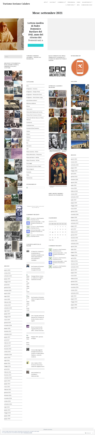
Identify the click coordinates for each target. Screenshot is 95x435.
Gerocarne (28, 145)
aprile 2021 (73, 173)
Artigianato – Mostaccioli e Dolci (34, 94)
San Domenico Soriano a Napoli (33, 166)
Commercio (61, 2)
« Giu (50, 240)
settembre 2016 (75, 243)
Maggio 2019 (74, 205)
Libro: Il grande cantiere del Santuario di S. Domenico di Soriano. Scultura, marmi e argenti (37, 318)
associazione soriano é (31, 100)
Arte (45, 2)
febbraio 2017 (74, 232)
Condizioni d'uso (30, 125)
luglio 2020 (73, 185)
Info (78, 5)
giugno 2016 (74, 252)
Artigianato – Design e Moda (33, 91)
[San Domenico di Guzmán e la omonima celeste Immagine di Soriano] (35, 264)
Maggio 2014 (74, 301)
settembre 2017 (75, 223)
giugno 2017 (74, 226)
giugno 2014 (74, 299)
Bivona (28, 106)
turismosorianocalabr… (35, 221)
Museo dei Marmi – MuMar (32, 157)
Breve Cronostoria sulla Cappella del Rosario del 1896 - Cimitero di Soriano (37, 328)
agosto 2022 (74, 159)
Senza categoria (30, 169)
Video (78, 2)
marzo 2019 (74, 208)
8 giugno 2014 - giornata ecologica (37, 337)
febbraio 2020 (74, 191)
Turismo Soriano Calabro (16, 3)
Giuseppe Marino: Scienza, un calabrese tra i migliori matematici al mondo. (37, 277)
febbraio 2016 (74, 261)
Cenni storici (29, 109)
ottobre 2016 (74, 240)
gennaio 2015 (74, 281)
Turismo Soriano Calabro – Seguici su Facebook (33, 57)
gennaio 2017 (74, 234)
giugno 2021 (74, 167)
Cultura (52, 2)
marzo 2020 (74, 188)
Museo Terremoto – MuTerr (33, 160)
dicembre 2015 (74, 264)
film (27, 142)
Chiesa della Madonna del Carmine (34, 112)
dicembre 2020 (74, 179)
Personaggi (71, 2)
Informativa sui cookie (28, 432)
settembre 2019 (75, 197)
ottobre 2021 (74, 162)
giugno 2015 (74, 272)
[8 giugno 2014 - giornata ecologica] (35, 334)
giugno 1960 (74, 307)
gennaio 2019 (74, 211)
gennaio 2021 (74, 176)
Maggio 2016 (74, 255)
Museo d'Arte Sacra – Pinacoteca (34, 154)
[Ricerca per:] (13, 56)
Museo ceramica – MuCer (32, 151)
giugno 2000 (74, 304)
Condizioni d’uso (86, 5)
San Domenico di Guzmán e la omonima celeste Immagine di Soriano (37, 268)
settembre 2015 (75, 267)
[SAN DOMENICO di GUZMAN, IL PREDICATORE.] (35, 370)
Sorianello (28, 172)
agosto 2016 (74, 246)
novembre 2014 (74, 287)
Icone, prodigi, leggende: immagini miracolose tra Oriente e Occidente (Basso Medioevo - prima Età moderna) (37, 353)
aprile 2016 (73, 258)
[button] (8, 73)
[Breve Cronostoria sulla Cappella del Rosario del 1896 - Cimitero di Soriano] (35, 325)
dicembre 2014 (74, 284)
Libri (27, 148)
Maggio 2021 (74, 170)
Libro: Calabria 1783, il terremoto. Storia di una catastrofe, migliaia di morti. (37, 364)
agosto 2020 (74, 182)
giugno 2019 (74, 202)
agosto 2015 (74, 269)
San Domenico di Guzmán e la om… (37, 223)
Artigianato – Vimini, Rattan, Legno (34, 97)
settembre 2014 (75, 293)
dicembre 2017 (74, 220)
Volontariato (86, 2)
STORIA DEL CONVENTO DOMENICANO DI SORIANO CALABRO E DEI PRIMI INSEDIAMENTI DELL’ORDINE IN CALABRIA (37, 256)
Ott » (53, 240)
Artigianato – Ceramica (31, 88)
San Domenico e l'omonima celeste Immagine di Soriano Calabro (37, 299)
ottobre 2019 (74, 194)
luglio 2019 (73, 199)
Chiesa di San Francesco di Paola (33, 115)
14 (52, 232)
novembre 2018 (74, 214)
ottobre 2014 (74, 290)
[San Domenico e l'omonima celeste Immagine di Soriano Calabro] (35, 295)
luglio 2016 (73, 249)
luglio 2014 (73, 296)
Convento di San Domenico (32, 128)
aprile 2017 (73, 229)
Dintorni (28, 137)
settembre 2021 (75, 165)
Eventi (27, 140)
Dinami (28, 134)
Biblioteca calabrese (31, 103)
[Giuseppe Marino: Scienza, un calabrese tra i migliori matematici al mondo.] (35, 274)
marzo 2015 (74, 275)
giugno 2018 (74, 217)
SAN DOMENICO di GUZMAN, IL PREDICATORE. (36, 374)
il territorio (70, 5)
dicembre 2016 (74, 237)
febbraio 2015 (74, 278)
